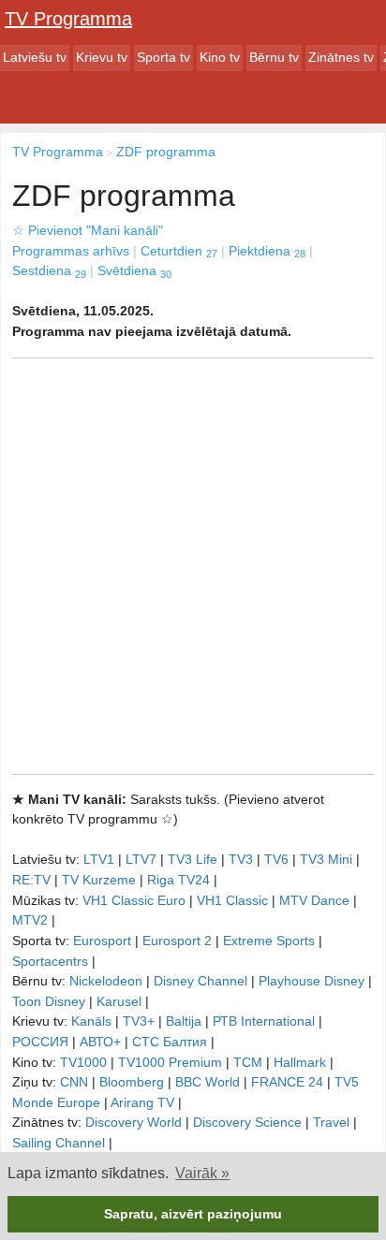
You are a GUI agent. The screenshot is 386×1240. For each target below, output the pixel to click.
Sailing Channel (58, 1142)
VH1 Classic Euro (134, 900)
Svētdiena (134, 270)
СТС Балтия (169, 1041)
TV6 (276, 859)
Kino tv (220, 57)
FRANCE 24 (287, 1081)
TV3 (241, 859)
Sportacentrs (50, 961)
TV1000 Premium (170, 1062)
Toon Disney (48, 1001)
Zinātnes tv (341, 57)
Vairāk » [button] (202, 1173)
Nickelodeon (105, 980)
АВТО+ (100, 1041)
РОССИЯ (40, 1041)
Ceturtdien (179, 250)
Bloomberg (131, 1081)
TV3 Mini (326, 859)
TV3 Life (192, 859)
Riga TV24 (178, 879)
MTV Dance (314, 900)
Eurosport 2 (177, 940)
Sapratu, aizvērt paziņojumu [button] (193, 1213)
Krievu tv (101, 57)
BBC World (207, 1081)
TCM (247, 1062)
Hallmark (300, 1062)
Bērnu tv (274, 57)
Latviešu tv (35, 57)
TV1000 (83, 1062)
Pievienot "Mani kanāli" (87, 230)
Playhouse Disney (311, 980)
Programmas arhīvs (70, 250)
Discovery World (133, 1122)
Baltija (183, 1021)
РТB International (264, 1021)
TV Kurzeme (99, 879)
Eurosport (102, 940)
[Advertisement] (193, 566)
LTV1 (98, 859)
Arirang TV (142, 1102)
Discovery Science (247, 1122)
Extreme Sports (269, 940)
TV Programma (68, 18)
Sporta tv (163, 57)
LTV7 (141, 859)
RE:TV (31, 879)
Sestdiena (49, 270)
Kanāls (91, 1021)
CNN (74, 1081)
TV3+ (139, 1021)
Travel (331, 1122)
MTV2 (30, 919)
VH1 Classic (232, 900)
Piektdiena (267, 250)
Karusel (118, 1001)
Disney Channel (200, 980)
